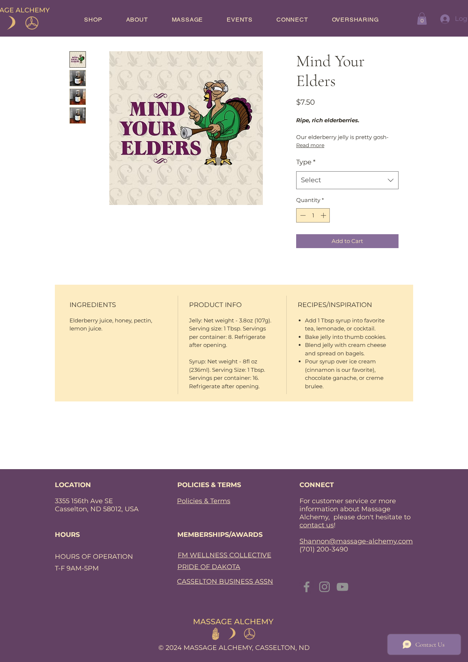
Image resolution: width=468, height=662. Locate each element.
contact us (316, 525)
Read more (310, 145)
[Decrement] (302, 215)
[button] (422, 18)
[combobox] (347, 180)
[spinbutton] (313, 215)
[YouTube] (342, 587)
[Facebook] (306, 587)
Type (306, 162)
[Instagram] (324, 587)
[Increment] (324, 215)
